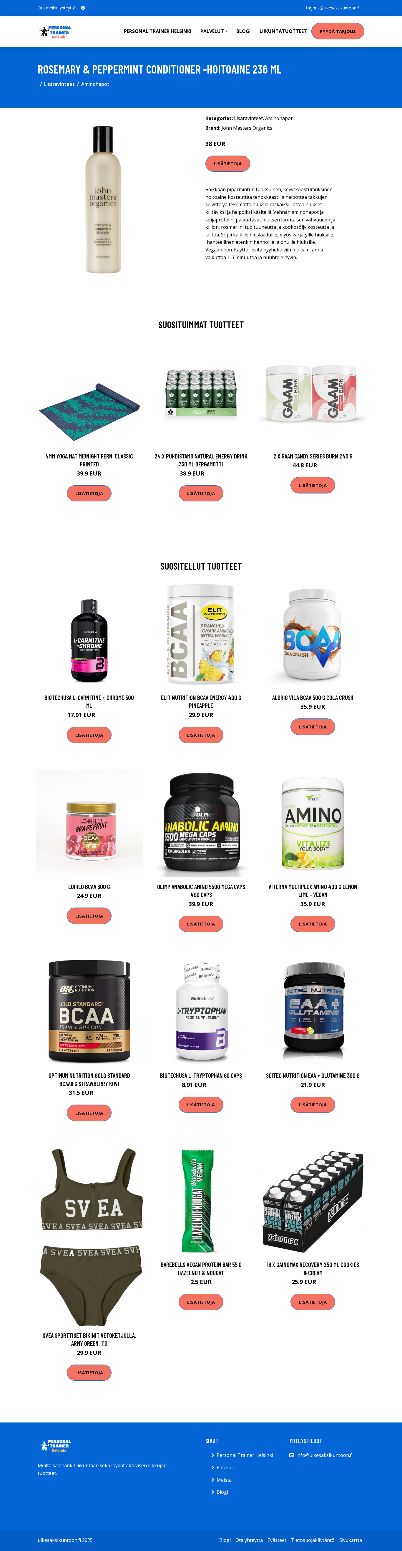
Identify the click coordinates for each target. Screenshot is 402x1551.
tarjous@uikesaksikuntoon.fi (333, 8)
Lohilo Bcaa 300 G (89, 886)
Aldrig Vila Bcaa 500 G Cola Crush (312, 697)
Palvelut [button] (212, 31)
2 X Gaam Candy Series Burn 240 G (313, 456)
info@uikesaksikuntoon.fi (324, 1455)
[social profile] (83, 8)
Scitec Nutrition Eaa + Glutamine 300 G (313, 1075)
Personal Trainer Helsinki (158, 31)
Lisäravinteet (59, 84)
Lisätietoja (228, 163)
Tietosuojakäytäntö (313, 1540)
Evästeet (277, 1540)
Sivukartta (350, 1540)
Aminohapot (95, 84)
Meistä (224, 1480)
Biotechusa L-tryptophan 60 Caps (201, 1075)
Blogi (243, 31)
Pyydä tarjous (338, 31)
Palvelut (225, 1467)
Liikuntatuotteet (283, 31)
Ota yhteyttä (249, 1540)
